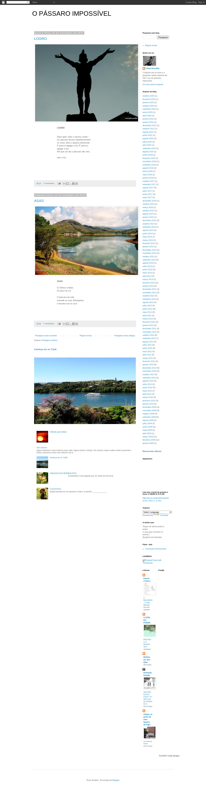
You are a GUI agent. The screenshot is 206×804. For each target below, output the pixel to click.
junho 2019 (148, 155)
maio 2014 (147, 237)
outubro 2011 (148, 335)
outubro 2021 (148, 129)
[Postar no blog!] (67, 183)
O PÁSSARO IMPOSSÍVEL (71, 13)
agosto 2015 (148, 214)
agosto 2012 (148, 302)
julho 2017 (147, 191)
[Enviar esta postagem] (59, 183)
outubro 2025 (148, 96)
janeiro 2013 (148, 286)
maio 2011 (147, 351)
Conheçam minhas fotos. (156, 549)
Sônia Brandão (152, 68)
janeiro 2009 (148, 443)
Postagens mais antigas (124, 336)
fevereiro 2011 (149, 361)
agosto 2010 (148, 381)
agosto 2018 (148, 168)
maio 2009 (147, 430)
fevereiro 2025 (149, 99)
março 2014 (148, 240)
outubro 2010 (148, 374)
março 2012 (148, 319)
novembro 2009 (149, 410)
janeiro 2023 (148, 119)
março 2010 (148, 397)
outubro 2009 (148, 414)
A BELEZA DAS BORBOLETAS (63, 473)
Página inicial (86, 336)
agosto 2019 (148, 152)
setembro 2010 (149, 378)
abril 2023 (147, 116)
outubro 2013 (148, 256)
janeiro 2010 (148, 404)
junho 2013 (148, 269)
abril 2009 (147, 433)
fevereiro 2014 (149, 243)
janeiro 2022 (148, 122)
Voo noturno (42, 448)
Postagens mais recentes (46, 336)
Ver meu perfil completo (153, 84)
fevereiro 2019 (149, 158)
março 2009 (148, 437)
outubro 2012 (148, 296)
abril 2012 (147, 315)
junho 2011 (147, 348)
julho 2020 (147, 142)
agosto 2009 (148, 420)
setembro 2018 (149, 165)
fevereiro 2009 (149, 440)
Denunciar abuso (152, 451)
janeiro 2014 (148, 247)
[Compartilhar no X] (70, 183)
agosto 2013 (148, 263)
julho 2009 (147, 423)
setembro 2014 (149, 227)
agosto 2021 (148, 132)
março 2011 (148, 358)
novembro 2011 (149, 332)
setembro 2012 (149, 299)
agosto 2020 (148, 138)
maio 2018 (147, 175)
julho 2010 (147, 384)
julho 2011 (147, 345)
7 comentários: (49, 183)
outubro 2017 (148, 181)
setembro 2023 (149, 109)
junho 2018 (148, 171)
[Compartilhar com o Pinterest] (76, 183)
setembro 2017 (149, 184)
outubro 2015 (148, 211)
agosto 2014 (148, 230)
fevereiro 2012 (149, 322)
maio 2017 (147, 197)
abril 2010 (147, 394)
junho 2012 (148, 309)
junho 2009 (148, 427)
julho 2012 (147, 305)
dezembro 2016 (149, 201)
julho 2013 (147, 266)
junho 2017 (148, 194)
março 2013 (148, 279)
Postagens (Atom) (49, 340)
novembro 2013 (149, 253)
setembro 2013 (149, 260)
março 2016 (148, 207)
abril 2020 (147, 145)
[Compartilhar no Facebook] (73, 183)
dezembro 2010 (149, 368)
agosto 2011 (148, 342)
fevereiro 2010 (149, 401)
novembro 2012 (149, 292)
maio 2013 (147, 273)
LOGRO (40, 39)
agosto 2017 (148, 188)
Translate (164, 515)
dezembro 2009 (149, 407)
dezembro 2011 (149, 328)
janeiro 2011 (148, 364)
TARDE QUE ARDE (58, 432)
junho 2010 (148, 387)
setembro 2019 (149, 148)
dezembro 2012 (149, 289)
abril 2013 (147, 276)
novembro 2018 (149, 161)
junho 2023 (148, 112)
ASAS (39, 201)
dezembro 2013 (149, 250)
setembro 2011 (149, 338)
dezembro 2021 (149, 125)
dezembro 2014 (149, 220)
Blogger (115, 780)
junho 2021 (148, 135)
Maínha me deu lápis (146, 659)
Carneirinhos (55, 489)
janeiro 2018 (148, 178)
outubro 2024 (148, 106)
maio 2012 (147, 312)
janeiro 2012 (148, 325)
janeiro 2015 (148, 217)
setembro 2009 (149, 417)
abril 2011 (147, 355)
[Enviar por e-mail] (64, 183)
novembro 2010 (149, 371)
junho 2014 (148, 233)
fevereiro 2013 (149, 283)
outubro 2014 (148, 224)
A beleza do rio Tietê (45, 349)
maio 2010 (147, 391)
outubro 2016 (148, 204)
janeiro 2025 (148, 102)
